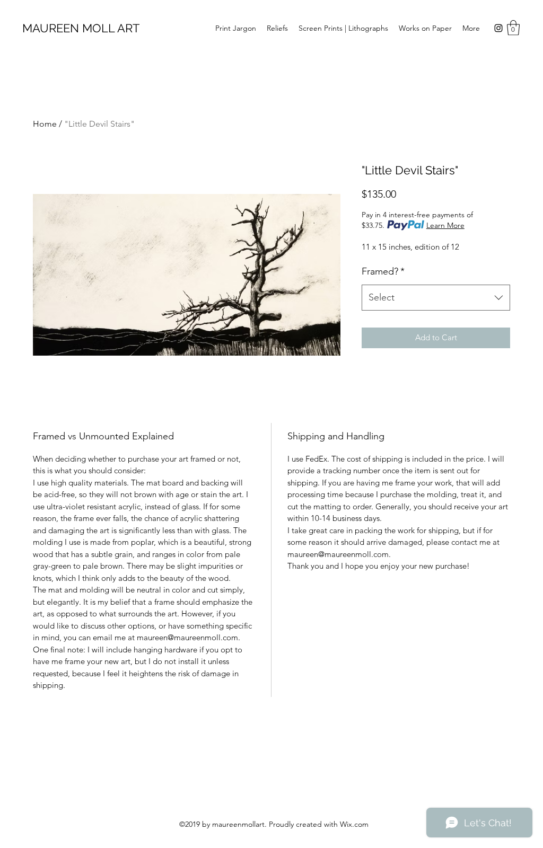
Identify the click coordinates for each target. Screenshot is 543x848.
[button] (513, 28)
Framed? (383, 271)
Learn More (445, 225)
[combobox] (436, 298)
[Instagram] (498, 28)
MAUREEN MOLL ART (80, 28)
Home (45, 124)
